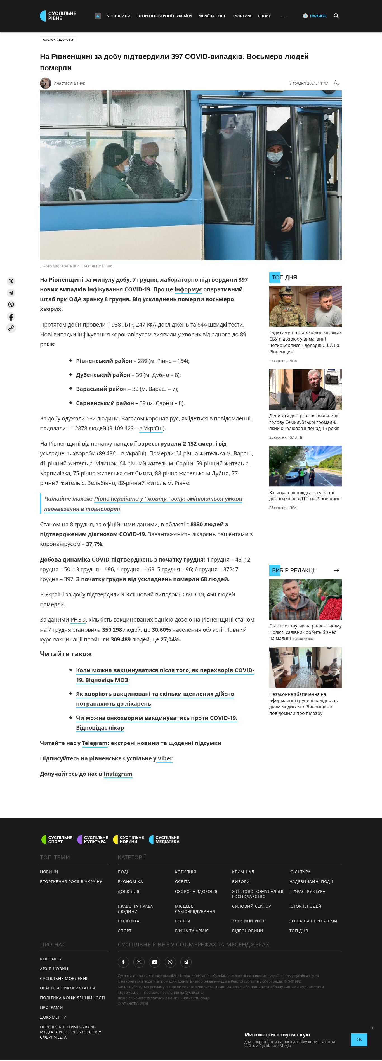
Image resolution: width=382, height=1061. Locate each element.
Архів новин (54, 968)
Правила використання (67, 988)
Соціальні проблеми (313, 921)
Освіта (182, 881)
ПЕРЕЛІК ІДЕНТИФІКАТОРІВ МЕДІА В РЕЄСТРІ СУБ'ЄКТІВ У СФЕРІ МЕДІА (71, 1032)
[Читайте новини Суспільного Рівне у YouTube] (154, 962)
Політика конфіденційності (72, 997)
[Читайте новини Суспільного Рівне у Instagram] (139, 962)
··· (283, 16)
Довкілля (129, 891)
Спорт (264, 15)
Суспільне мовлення (64, 978)
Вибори (241, 881)
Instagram (118, 773)
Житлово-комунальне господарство (258, 894)
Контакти (51, 959)
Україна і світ (212, 15)
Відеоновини (247, 930)
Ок (359, 1039)
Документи (53, 1017)
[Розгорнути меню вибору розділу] (98, 16)
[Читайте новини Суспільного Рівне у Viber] (170, 962)
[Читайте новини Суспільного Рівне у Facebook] (123, 962)
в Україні (151, 428)
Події (124, 871)
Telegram (95, 743)
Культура (241, 15)
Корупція (185, 871)
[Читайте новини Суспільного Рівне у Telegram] (186, 962)
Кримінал (243, 871)
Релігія (182, 921)
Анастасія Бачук (69, 83)
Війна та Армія (192, 930)
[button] (11, 281)
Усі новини (119, 15)
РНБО (78, 619)
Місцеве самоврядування (195, 908)
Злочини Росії (249, 921)
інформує (188, 289)
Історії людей (305, 906)
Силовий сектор (251, 906)
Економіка (130, 881)
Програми (51, 1007)
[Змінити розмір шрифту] (336, 83)
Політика (129, 921)
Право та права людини (135, 908)
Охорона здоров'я (58, 39)
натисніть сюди (196, 997)
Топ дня (298, 930)
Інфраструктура (307, 891)
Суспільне (193, 992)
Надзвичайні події (311, 881)
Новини (49, 871)
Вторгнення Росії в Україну (164, 15)
